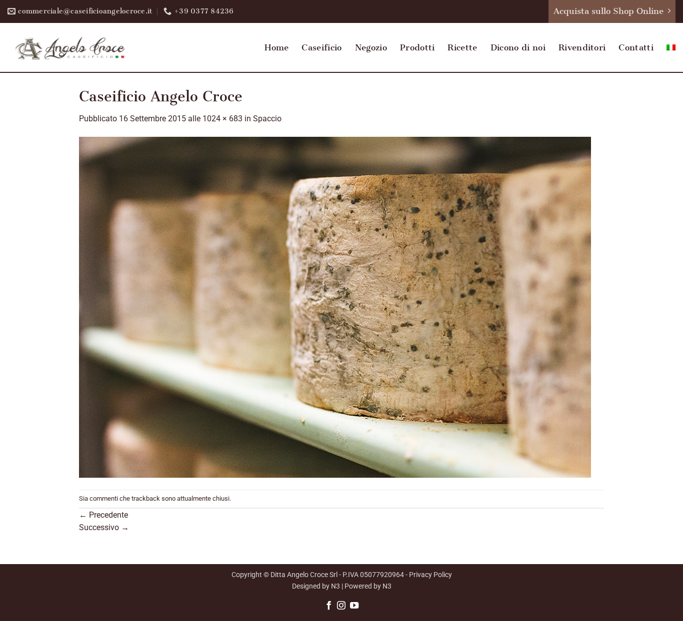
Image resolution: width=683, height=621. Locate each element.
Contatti (636, 47)
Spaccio (267, 118)
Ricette (462, 47)
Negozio (371, 47)
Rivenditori (582, 47)
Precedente (103, 515)
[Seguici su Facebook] (328, 606)
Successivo (104, 527)
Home (276, 47)
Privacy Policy (430, 575)
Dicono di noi (518, 47)
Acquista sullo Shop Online (609, 11)
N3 (335, 586)
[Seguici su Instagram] (341, 606)
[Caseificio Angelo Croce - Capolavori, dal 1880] (70, 47)
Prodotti (417, 47)
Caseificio (322, 47)
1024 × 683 (222, 118)
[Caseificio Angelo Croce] (335, 306)
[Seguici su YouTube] (354, 606)
